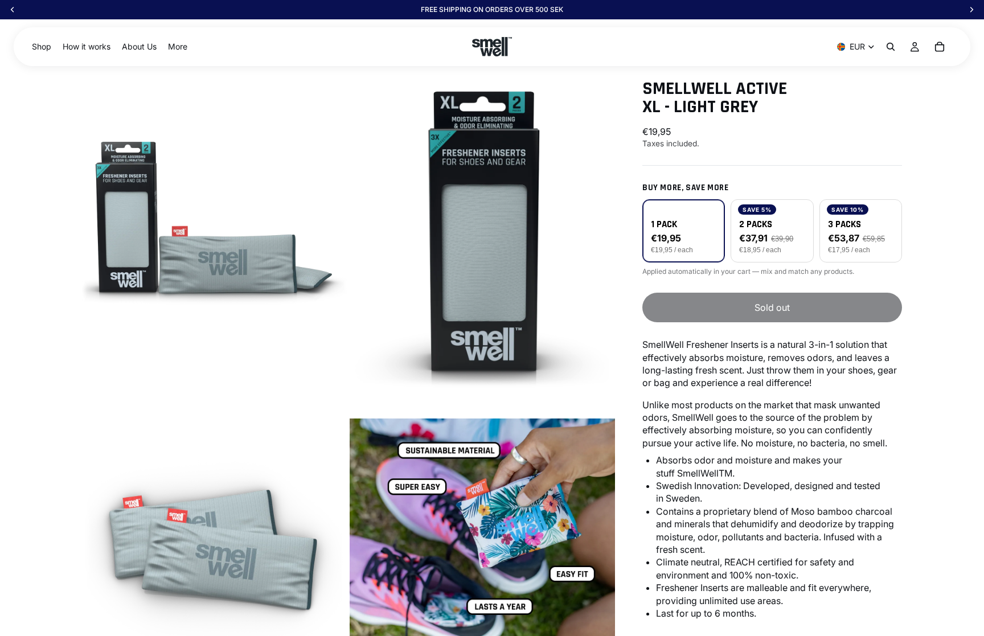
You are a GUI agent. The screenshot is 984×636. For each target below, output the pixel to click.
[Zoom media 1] (214, 227)
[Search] (890, 46)
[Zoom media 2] (482, 227)
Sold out (772, 307)
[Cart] (939, 46)
